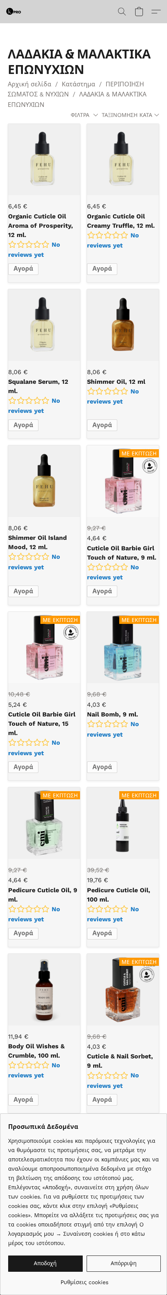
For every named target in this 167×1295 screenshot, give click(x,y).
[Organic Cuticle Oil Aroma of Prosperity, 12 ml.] (44, 160)
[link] (84, 1279)
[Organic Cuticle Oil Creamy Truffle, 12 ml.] (123, 160)
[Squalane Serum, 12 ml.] (44, 325)
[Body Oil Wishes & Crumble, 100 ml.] (44, 989)
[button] (14, 11)
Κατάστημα (78, 84)
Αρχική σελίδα (29, 84)
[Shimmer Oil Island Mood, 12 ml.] (44, 481)
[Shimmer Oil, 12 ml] (123, 325)
